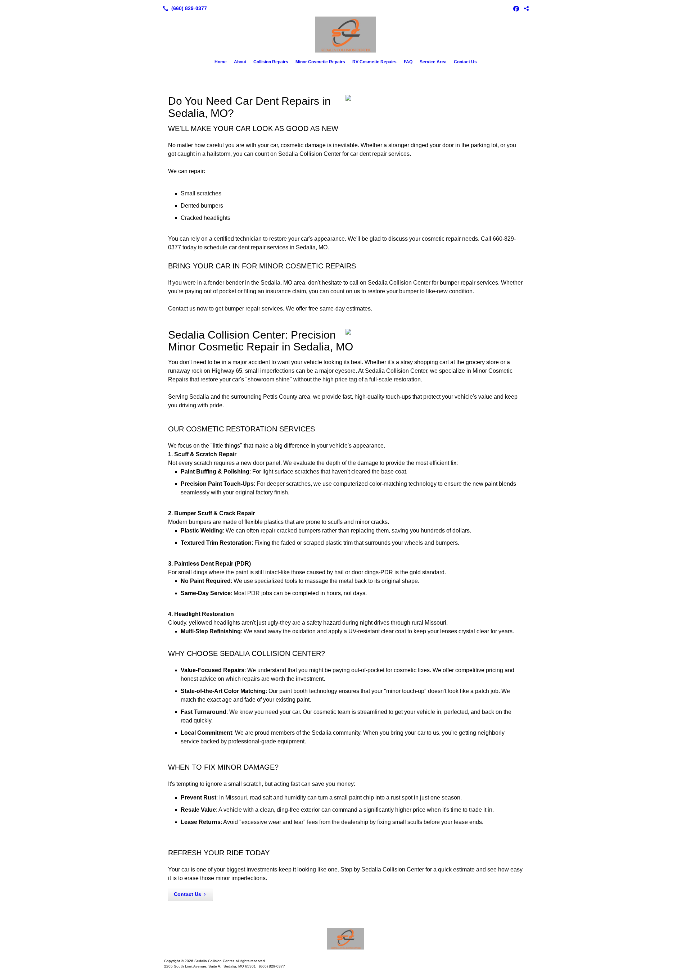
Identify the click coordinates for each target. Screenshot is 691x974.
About (240, 61)
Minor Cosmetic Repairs (320, 61)
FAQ (408, 61)
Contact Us (465, 61)
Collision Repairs (270, 61)
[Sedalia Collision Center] (345, 939)
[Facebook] (516, 8)
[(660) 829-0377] (183, 8)
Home (220, 61)
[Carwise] (526, 8)
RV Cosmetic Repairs (374, 61)
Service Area (433, 61)
